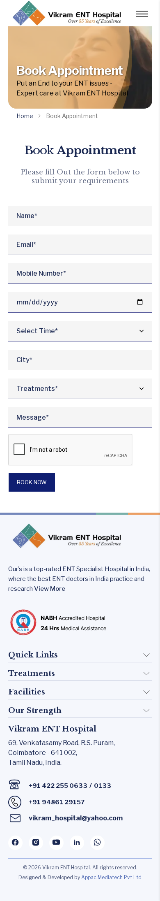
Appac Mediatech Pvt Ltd (111, 877)
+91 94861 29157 (57, 802)
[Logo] (65, 13)
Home (24, 115)
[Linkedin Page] (77, 843)
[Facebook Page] (15, 843)
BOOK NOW (32, 482)
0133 (102, 786)
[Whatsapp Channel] (97, 843)
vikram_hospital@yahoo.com (76, 818)
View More (49, 588)
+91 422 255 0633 (58, 786)
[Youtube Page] (56, 843)
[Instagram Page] (36, 843)
